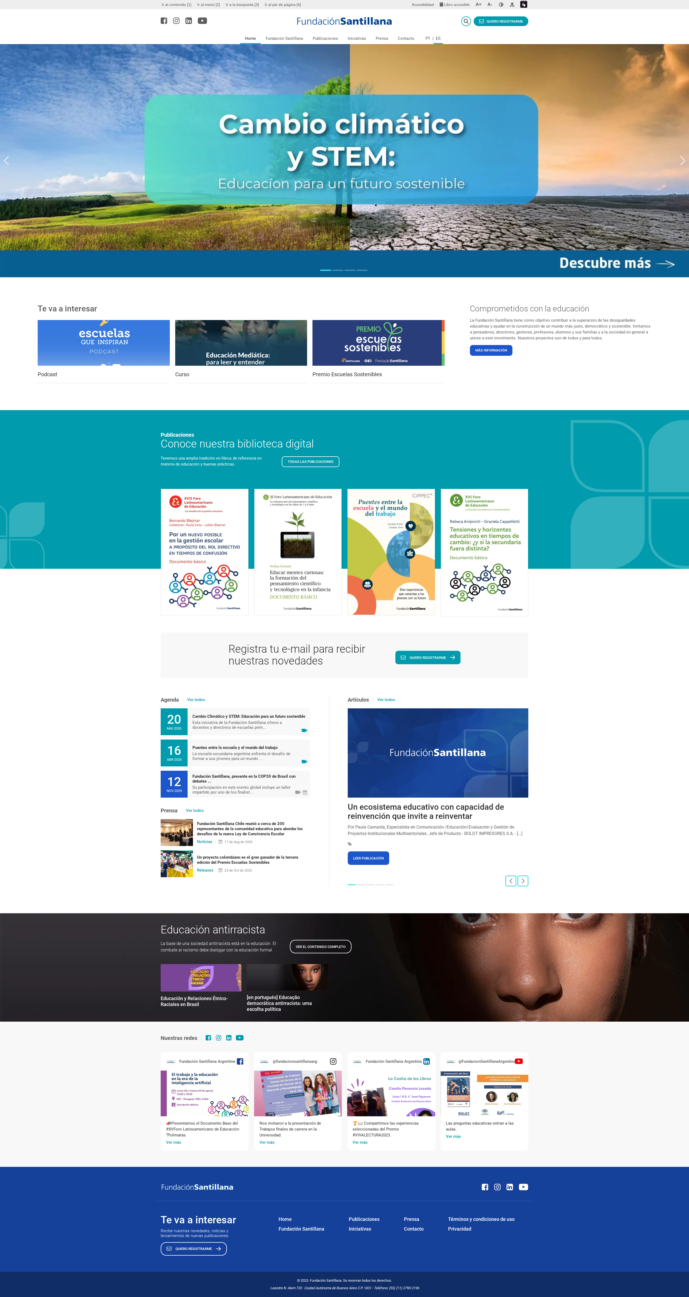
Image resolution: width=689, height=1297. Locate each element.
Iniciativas (357, 38)
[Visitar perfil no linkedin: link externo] (188, 20)
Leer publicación (368, 858)
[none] (501, 4)
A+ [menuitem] (478, 4)
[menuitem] (177, 4)
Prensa (382, 38)
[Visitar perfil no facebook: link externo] (164, 20)
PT (428, 38)
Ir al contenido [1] (176, 4)
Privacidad (459, 1229)
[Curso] (241, 343)
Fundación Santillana (284, 38)
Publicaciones (325, 38)
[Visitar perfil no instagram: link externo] (176, 20)
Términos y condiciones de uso (481, 1219)
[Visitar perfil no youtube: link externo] (202, 20)
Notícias (204, 841)
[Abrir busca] (466, 21)
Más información (491, 350)
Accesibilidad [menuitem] (423, 4)
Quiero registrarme (505, 21)
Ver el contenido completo (321, 947)
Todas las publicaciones (310, 462)
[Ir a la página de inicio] (344, 21)
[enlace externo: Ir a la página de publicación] (205, 1093)
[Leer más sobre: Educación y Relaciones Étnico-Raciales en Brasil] (201, 978)
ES (438, 38)
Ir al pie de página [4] (283, 4)
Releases (205, 870)
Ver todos (196, 699)
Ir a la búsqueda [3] (242, 4)
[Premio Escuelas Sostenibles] (378, 343)
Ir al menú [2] (208, 4)
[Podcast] (104, 343)
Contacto (406, 38)
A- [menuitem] (489, 4)
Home (250, 38)
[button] (325, 270)
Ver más (173, 1142)
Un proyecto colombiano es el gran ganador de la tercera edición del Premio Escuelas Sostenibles (247, 860)
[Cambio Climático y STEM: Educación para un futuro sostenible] (344, 160)
